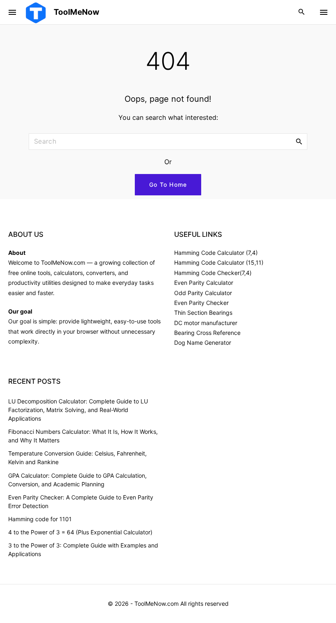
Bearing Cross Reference (207, 332)
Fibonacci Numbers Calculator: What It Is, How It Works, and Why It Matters (83, 436)
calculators (68, 272)
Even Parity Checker (201, 302)
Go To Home (168, 184)
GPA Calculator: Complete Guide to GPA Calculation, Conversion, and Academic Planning (77, 480)
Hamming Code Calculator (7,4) (216, 252)
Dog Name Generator (202, 342)
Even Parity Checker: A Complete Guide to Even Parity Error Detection (80, 501)
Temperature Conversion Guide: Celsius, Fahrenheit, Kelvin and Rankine (77, 457)
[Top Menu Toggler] (324, 12)
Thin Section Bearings (203, 312)
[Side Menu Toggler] (12, 12)
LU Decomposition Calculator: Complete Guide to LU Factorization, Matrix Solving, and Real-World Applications (78, 410)
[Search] (299, 141)
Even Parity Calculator (203, 282)
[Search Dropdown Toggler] (301, 12)
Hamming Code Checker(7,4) (213, 272)
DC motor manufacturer (205, 322)
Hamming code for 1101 (40, 518)
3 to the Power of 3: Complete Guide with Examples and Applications (83, 549)
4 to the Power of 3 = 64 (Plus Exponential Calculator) (80, 532)
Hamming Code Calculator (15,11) (218, 262)
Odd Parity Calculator (203, 292)
